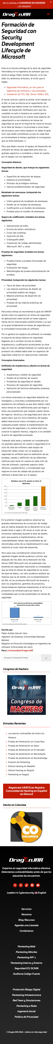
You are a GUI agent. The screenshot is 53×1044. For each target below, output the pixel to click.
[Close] (51, 2)
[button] (48, 14)
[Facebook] (32, 885)
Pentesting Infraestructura (26, 995)
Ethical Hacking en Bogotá (21, 770)
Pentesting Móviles (26, 952)
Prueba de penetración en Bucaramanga (27, 758)
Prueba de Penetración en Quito (23, 745)
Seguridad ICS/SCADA (27, 968)
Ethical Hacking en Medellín (21, 766)
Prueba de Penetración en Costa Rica (26, 741)
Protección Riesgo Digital (26, 990)
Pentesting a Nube (26, 1006)
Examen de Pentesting (19, 762)
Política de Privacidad (26, 1017)
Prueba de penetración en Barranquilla (26, 754)
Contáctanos (26, 931)
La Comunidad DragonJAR (20, 650)
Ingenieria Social (26, 1011)
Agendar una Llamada (26, 925)
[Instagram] (21, 885)
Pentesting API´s (26, 957)
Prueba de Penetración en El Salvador (26, 750)
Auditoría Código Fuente (26, 974)
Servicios (26, 909)
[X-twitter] (15, 885)
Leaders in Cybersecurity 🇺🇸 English (26, 893)
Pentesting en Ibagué (18, 774)
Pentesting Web (26, 947)
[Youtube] (38, 885)
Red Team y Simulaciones (26, 1000)
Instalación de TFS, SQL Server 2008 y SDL (28, 94)
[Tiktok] (26, 885)
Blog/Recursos (26, 920)
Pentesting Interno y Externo (26, 963)
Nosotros (26, 914)
